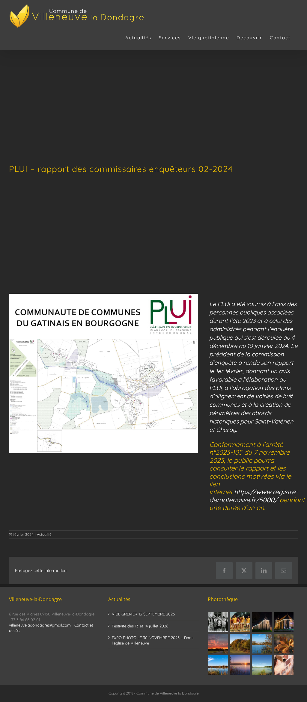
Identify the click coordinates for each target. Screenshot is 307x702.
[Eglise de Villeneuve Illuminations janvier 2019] (283, 622)
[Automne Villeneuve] (283, 643)
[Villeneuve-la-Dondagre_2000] (103, 340)
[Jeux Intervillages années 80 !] (240, 622)
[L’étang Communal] (262, 665)
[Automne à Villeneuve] (240, 643)
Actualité (44, 534)
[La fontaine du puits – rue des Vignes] (283, 665)
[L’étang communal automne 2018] (218, 665)
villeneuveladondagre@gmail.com (40, 625)
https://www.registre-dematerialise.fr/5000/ (253, 496)
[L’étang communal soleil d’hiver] (240, 665)
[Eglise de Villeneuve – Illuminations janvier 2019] (262, 622)
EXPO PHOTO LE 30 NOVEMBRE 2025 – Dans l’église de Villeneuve (152, 640)
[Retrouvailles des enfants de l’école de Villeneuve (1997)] (218, 622)
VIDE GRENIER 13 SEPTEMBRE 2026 (143, 614)
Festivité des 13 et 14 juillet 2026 (140, 626)
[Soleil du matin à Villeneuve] (218, 643)
